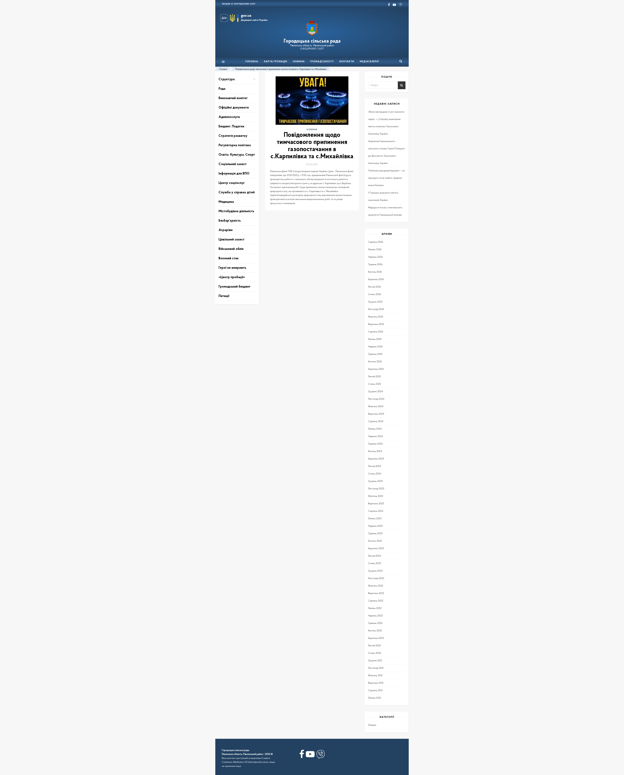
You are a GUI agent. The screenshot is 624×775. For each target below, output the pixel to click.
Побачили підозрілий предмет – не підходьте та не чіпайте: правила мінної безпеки (386, 178)
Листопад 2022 (376, 578)
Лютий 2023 (374, 556)
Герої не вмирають (232, 268)
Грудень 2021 (375, 660)
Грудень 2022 (375, 571)
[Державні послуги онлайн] (225, 18)
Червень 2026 (375, 257)
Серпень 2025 (375, 332)
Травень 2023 (375, 533)
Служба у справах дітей (237, 192)
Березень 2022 (376, 638)
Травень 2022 (375, 623)
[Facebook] (301, 755)
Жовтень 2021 (375, 675)
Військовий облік (231, 249)
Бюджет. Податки (231, 126)
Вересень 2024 (376, 414)
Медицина (226, 202)
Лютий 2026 (374, 287)
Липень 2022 (375, 608)
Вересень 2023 (376, 504)
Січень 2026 (374, 294)
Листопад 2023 (376, 489)
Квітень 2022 (375, 631)
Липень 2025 (375, 339)
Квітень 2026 (375, 272)
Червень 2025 (375, 347)
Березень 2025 (376, 369)
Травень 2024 (375, 444)
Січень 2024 (374, 474)
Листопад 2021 (376, 668)
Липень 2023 (375, 518)
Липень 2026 (375, 249)
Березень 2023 (376, 548)
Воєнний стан (229, 258)
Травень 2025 (375, 354)
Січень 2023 (374, 563)
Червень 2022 (375, 616)
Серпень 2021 (375, 690)
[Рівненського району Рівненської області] (312, 28)
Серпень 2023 (375, 511)
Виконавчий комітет (233, 98)
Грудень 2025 (375, 302)
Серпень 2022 (375, 601)
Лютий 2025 (374, 376)
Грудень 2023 (375, 481)
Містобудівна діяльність (236, 211)
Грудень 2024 (375, 391)
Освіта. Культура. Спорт (237, 154)
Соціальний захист (233, 164)
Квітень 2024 (375, 451)
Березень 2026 (376, 279)
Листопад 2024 (376, 399)
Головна (251, 61)
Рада (222, 88)
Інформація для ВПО (234, 173)
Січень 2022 (374, 653)
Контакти (346, 61)
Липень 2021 (374, 698)
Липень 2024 (375, 429)
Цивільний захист (232, 239)
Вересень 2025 (376, 324)
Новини (299, 61)
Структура (227, 79)
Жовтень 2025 (375, 317)
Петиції (224, 296)
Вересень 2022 (376, 593)
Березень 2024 (376, 459)
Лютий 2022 (374, 646)
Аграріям (226, 230)
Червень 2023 (375, 526)
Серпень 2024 (375, 421)
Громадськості (322, 61)
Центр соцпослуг (232, 183)
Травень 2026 (375, 264)
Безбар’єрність (230, 220)
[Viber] (320, 755)
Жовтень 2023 (375, 496)
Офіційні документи (234, 107)
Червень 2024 (375, 436)
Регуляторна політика (235, 145)
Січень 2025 (374, 384)
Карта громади (275, 61)
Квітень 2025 (375, 362)
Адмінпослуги (229, 117)
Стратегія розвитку (233, 136)
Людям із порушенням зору (238, 4)
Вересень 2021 (375, 683)
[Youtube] (310, 755)
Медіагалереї (369, 61)
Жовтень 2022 (375, 586)
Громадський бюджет (234, 286)
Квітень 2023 (375, 541)
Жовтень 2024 (375, 406)
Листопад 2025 (376, 309)
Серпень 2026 (375, 242)
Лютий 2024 (374, 466)
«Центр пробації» (232, 277)
